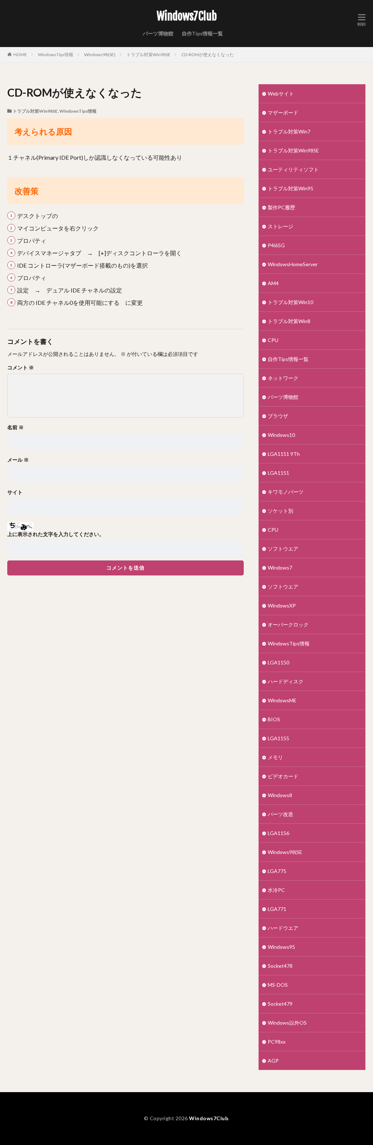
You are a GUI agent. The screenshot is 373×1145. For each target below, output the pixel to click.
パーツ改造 (280, 814)
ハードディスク (285, 681)
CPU (273, 340)
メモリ (275, 757)
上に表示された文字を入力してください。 (55, 534)
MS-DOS (278, 985)
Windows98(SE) (99, 54)
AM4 (273, 283)
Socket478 (280, 966)
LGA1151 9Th (284, 454)
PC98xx (277, 1042)
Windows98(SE (285, 852)
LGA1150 (278, 662)
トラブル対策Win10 (290, 302)
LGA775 (277, 871)
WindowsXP (282, 605)
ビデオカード (283, 776)
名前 (15, 427)
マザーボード (283, 112)
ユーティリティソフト (293, 169)
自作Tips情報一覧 (202, 33)
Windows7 (280, 567)
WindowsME (282, 700)
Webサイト (281, 93)
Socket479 (280, 1004)
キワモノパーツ (285, 492)
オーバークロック (288, 624)
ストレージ (280, 226)
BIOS (274, 719)
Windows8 (280, 795)
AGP (273, 1060)
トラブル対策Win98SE (148, 54)
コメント (20, 367)
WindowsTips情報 (55, 54)
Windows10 (281, 435)
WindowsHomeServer (293, 264)
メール (18, 459)
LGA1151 (278, 473)
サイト (15, 492)
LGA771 (277, 909)
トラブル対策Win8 (289, 321)
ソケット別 (280, 511)
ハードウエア (283, 928)
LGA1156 (278, 833)
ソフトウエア (283, 549)
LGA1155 (278, 738)
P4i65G (276, 245)
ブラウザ (278, 416)
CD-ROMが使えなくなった (207, 54)
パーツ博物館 (158, 33)
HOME (20, 54)
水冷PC (276, 890)
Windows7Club (187, 16)
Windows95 (281, 947)
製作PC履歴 (281, 207)
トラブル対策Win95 (290, 188)
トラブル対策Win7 (289, 131)
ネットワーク (283, 378)
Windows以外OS (287, 1023)
